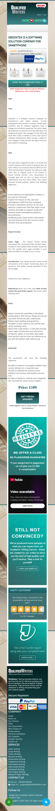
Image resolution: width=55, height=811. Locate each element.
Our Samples (13, 736)
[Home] (19, 11)
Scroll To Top (14, 797)
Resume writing (15, 756)
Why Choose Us (14, 729)
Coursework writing (16, 764)
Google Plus (14, 795)
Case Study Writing (16, 767)
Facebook (24, 795)
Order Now (27, 657)
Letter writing (14, 749)
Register (39, 15)
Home (10, 716)
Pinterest (38, 795)
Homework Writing (16, 769)
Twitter (31, 795)
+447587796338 (25, 782)
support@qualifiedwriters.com (33, 784)
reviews (30, 616)
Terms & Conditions (16, 734)
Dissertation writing (16, 759)
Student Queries (15, 739)
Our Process (13, 721)
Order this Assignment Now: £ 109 (27, 83)
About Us (12, 718)
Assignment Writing (16, 761)
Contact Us (13, 741)
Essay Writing (14, 751)
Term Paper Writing (16, 772)
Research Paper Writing (18, 774)
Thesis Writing (14, 754)
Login (45, 15)
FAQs (10, 723)
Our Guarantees (15, 726)
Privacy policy (14, 731)
